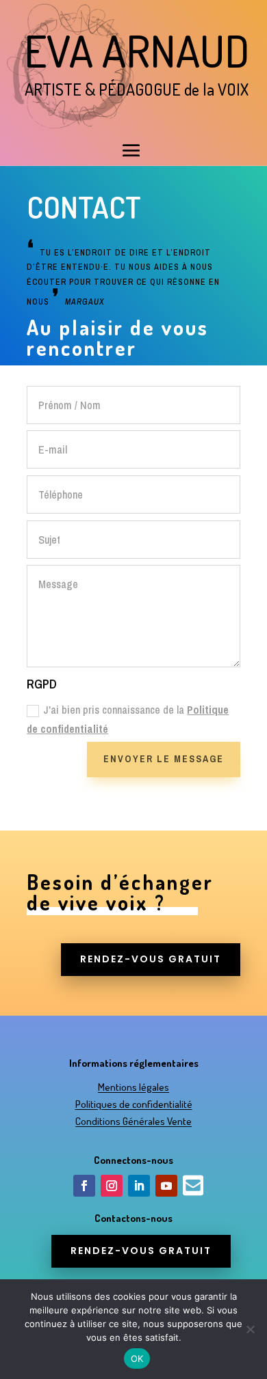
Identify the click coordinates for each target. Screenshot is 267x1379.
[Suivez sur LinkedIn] (139, 1186)
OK (137, 1358)
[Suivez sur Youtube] (166, 1186)
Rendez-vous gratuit (150, 959)
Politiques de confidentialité (133, 1104)
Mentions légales (133, 1087)
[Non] (250, 1329)
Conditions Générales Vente (133, 1121)
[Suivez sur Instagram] (112, 1186)
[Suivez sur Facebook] (84, 1186)
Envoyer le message (163, 759)
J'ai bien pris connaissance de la (128, 719)
